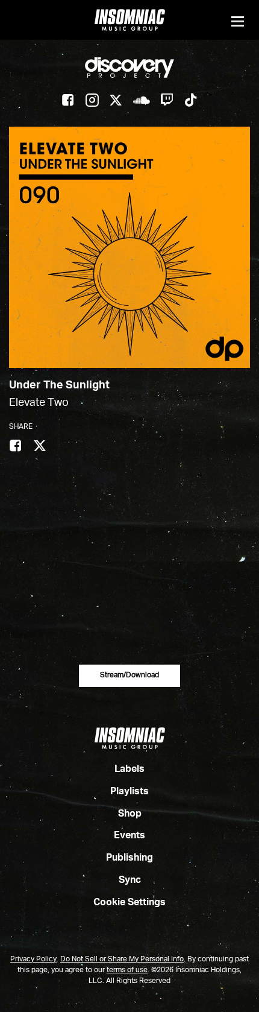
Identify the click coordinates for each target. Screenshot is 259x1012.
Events (129, 836)
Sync (130, 880)
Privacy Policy (33, 959)
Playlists (129, 792)
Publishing (129, 858)
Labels (129, 769)
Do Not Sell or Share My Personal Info (122, 959)
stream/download (129, 675)
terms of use (127, 970)
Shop (130, 814)
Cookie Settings (129, 903)
